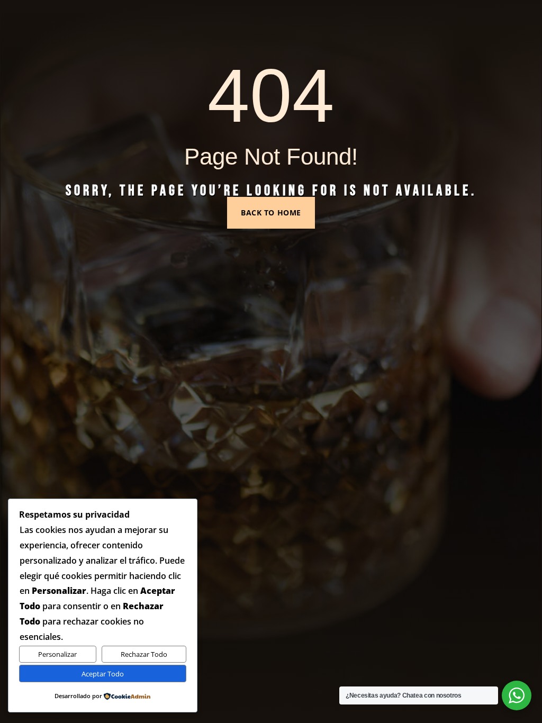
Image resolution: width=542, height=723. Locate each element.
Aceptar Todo (103, 674)
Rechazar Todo (144, 654)
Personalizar (57, 654)
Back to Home (271, 212)
